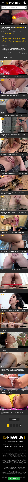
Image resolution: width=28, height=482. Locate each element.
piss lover (12, 40)
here (5, 472)
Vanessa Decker (20, 27)
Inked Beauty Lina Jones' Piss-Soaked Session (13, 76)
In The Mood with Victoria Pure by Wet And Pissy (14, 251)
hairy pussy (22, 38)
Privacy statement (20, 444)
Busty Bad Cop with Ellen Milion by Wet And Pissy (14, 173)
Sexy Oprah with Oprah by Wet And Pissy (11, 115)
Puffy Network (9, 33)
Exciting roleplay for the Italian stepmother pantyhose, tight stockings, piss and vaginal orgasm (12, 371)
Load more (14, 419)
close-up (15, 38)
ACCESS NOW (14, 478)
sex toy (3, 41)
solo (8, 41)
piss (2, 38)
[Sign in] (25, 2)
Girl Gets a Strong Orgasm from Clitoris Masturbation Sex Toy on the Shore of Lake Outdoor (12, 412)
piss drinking (8, 38)
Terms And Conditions (9, 444)
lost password (8, 441)
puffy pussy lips (20, 40)
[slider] (6, 24)
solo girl (12, 41)
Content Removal (18, 446)
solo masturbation (20, 41)
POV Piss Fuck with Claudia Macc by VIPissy (12, 232)
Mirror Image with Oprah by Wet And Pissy (12, 154)
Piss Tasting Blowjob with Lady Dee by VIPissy (13, 310)
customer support (18, 441)
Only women (5, 40)
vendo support (9, 446)
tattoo (3, 43)
